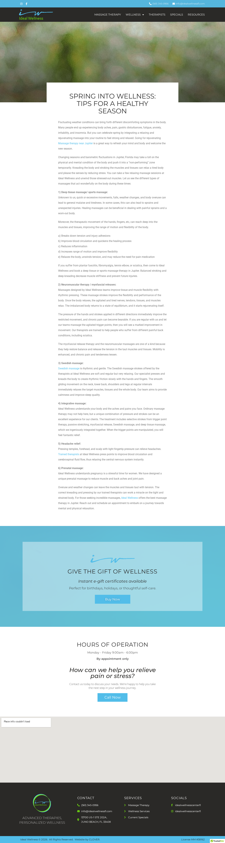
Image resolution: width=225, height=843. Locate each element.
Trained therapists (68, 454)
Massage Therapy (107, 14)
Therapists (157, 14)
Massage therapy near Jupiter (75, 143)
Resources (196, 14)
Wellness (133, 14)
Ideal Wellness (129, 497)
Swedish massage (68, 368)
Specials (176, 14)
